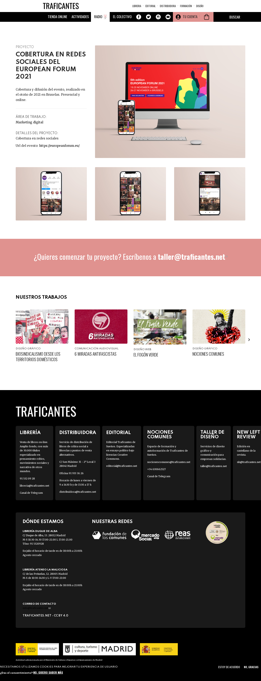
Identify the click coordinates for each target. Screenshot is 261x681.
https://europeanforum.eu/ (59, 146)
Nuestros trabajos (41, 297)
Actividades (80, 16)
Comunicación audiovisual (97, 348)
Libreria (136, 6)
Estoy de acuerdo (229, 667)
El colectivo (122, 16)
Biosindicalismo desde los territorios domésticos (38, 356)
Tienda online (57, 16)
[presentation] (12, 339)
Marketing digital (29, 122)
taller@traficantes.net (193, 256)
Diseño (199, 6)
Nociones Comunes (208, 354)
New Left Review (248, 434)
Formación (186, 6)
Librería (30, 432)
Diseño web (142, 349)
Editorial (150, 6)
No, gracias (251, 667)
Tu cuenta (190, 16)
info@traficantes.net (37, 608)
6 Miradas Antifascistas (95, 354)
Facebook (139, 17)
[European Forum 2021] (51, 193)
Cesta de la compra (206, 17)
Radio (98, 16)
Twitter (148, 17)
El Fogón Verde (146, 354)
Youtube (168, 17)
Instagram (158, 17)
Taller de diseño (212, 434)
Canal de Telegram (31, 492)
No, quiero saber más (48, 672)
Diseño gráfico (28, 348)
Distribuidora (168, 6)
